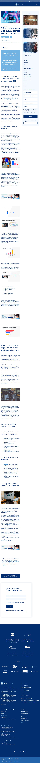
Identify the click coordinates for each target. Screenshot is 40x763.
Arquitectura (3, 37)
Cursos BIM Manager (24, 685)
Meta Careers (6, 464)
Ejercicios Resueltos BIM (28, 68)
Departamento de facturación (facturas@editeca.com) (6, 741)
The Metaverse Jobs (7, 471)
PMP (24, 78)
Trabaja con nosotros (24, 711)
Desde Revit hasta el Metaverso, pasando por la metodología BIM (9, 52)
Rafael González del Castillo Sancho (11, 98)
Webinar (25, 86)
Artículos (2, 40)
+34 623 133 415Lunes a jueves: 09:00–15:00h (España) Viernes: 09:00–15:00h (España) (8, 745)
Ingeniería (25, 72)
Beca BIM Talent (24, 715)
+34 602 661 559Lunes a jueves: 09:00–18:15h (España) (8, 730)
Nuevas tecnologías (27, 76)
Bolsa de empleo (24, 718)
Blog (24, 66)
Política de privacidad (9, 758)
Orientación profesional (25, 713)
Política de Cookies (17, 758)
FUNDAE (2, 713)
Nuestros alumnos (24, 716)
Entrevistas (25, 70)
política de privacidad (29, 110)
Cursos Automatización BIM (26, 687)
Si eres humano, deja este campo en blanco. (29, 120)
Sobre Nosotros (23, 709)
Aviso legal (3, 758)
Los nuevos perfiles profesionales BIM (10, 62)
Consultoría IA (3, 711)
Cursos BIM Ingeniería (25, 689)
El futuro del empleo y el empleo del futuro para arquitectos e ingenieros (10, 59)
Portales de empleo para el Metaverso (10, 65)
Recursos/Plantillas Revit (25, 720)
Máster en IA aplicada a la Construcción (28, 702)
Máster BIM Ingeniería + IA (26, 697)
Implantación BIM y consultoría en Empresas (9, 709)
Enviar (30, 116)
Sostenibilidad (26, 84)
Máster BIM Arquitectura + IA (26, 695)
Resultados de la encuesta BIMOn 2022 (11, 56)
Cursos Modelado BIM (25, 690)
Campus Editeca (3, 717)
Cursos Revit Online (24, 683)
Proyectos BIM (26, 82)
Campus (38, 1)
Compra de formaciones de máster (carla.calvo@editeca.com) (7, 728)
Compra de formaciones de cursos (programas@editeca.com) (7, 733)
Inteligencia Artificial (31, 1)
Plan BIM (7, 1)
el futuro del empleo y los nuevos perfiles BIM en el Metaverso (10, 100)
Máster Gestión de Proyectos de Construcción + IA (30, 700)
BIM (7, 37)
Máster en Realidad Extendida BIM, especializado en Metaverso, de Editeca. (10, 563)
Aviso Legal (35, 109)
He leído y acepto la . (15, 602)
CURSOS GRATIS (12, 1)
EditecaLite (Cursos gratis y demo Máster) (8, 719)
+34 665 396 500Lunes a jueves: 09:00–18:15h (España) (8, 736)
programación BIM (27, 80)
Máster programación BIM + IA (26, 698)
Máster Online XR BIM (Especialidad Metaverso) (10, 576)
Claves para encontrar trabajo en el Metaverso (10, 68)
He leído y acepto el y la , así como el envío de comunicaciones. (30, 111)
